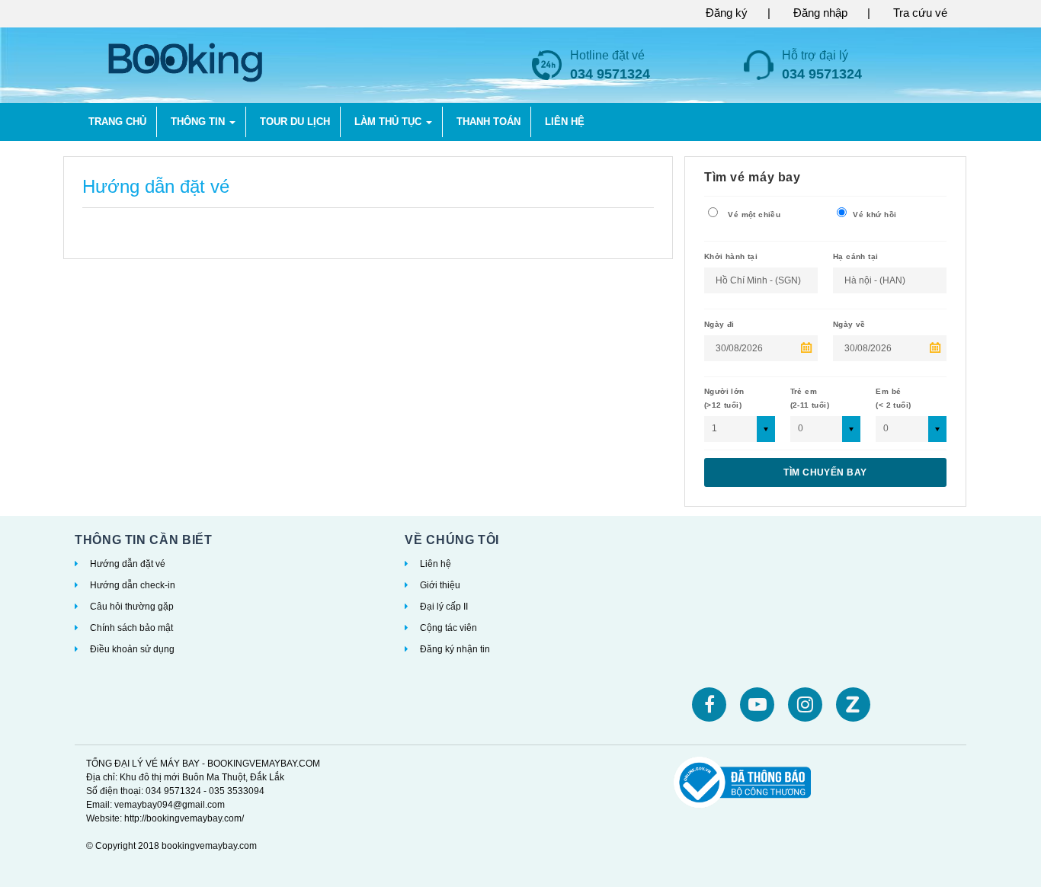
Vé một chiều (752, 214)
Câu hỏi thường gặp (132, 606)
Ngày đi (719, 324)
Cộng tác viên (448, 628)
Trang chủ (117, 121)
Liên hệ (435, 564)
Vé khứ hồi (873, 214)
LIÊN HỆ (565, 121)
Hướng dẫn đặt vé (127, 564)
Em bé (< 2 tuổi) (893, 398)
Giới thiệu (440, 585)
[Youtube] (757, 704)
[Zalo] (853, 704)
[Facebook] (709, 704)
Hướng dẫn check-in (132, 585)
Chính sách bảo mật (131, 628)
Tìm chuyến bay (825, 472)
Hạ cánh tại (855, 256)
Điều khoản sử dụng (132, 649)
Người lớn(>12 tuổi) (724, 398)
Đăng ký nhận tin (455, 649)
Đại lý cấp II (444, 606)
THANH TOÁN (488, 121)
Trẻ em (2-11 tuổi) (809, 398)
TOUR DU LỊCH (295, 121)
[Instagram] (805, 704)
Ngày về (849, 324)
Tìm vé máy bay (752, 177)
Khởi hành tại (731, 256)
